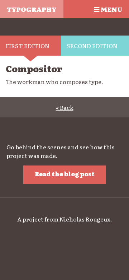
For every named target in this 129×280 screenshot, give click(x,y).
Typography (31, 9)
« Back (64, 107)
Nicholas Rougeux (84, 219)
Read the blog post (65, 173)
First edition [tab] (27, 45)
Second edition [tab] (92, 45)
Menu (110, 9)
